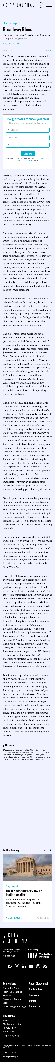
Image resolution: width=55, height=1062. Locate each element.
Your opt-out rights (10, 1056)
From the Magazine (12, 991)
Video (6, 1002)
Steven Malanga (10, 23)
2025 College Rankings (14, 1006)
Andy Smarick (12, 886)
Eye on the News (11, 988)
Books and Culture (12, 999)
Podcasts (7, 995)
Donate (9, 745)
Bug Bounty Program (13, 1035)
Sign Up (27, 153)
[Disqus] (27, 803)
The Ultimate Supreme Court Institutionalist (24, 892)
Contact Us (34, 1006)
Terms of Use (9, 1031)
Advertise (7, 1020)
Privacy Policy (44, 158)
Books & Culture (15, 918)
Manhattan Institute (13, 1024)
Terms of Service (27, 160)
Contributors (35, 989)
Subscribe (34, 995)
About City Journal (38, 983)
